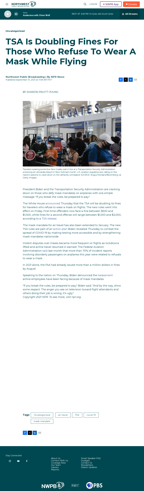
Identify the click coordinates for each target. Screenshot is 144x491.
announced (53, 203)
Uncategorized (15, 31)
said (45, 250)
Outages (85, 461)
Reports (55, 470)
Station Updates (89, 467)
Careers (54, 467)
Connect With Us (59, 461)
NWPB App (112, 4)
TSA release (49, 218)
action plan (60, 229)
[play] (7, 14)
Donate (132, 4)
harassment (105, 275)
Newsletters (87, 465)
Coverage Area (58, 463)
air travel (63, 415)
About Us (55, 458)
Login (93, 4)
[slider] (20, 13)
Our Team (56, 465)
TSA (77, 415)
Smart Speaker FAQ (91, 458)
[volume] (16, 14)
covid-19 (91, 415)
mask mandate (42, 421)
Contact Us (86, 463)
